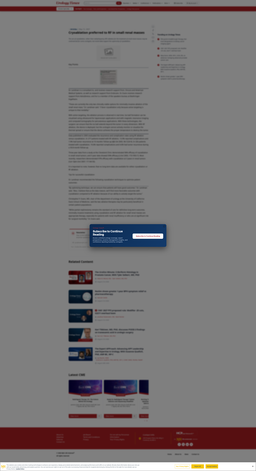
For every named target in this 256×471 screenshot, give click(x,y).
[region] (128, 466)
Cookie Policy (20, 469)
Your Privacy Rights (182, 466)
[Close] (253, 466)
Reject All (197, 466)
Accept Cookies (212, 466)
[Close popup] (164, 226)
